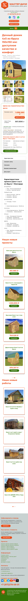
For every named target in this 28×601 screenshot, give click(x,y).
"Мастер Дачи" (10, 594)
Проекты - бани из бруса (7, 546)
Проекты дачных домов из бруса (9, 543)
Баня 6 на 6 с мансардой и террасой (14, 283)
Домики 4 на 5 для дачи (9, 56)
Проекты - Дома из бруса (13, 55)
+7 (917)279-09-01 (14, 14)
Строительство (5, 558)
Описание (7, 165)
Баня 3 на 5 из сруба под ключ (14, 462)
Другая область (14, 21)
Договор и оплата (5, 562)
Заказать (6, 525)
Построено (4, 559)
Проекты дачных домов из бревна (10, 545)
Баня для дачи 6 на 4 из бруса (14, 251)
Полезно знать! (5, 555)
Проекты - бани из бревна (8, 548)
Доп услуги (7, 171)
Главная (4, 55)
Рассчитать (6, 537)
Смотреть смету (8, 161)
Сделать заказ (14, 24)
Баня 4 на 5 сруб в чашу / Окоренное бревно (14, 433)
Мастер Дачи (14, 12)
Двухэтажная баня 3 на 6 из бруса (14, 348)
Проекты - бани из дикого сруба (9, 549)
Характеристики (8, 158)
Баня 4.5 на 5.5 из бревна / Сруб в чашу (14, 407)
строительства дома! (10, 151)
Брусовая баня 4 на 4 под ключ (14, 315)
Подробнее (14, 273)
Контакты (3, 560)
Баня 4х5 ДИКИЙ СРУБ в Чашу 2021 (14, 495)
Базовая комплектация (10, 168)
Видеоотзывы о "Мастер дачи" (8, 556)
